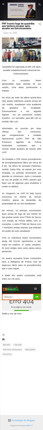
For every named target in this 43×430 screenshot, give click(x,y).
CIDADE (18, 344)
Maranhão (30, 349)
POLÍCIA (7, 354)
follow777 (29, 425)
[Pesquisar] (39, 4)
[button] (39, 24)
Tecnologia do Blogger (23, 420)
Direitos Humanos (12, 349)
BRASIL (6, 344)
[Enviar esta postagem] (3, 340)
